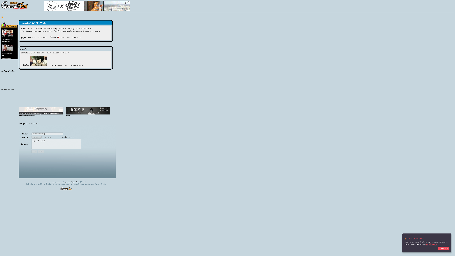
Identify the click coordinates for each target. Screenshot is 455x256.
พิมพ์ (54, 38)
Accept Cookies (443, 248)
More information (432, 244)
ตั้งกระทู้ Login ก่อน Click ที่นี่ (28, 124)
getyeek (24, 38)
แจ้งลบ (61, 38)
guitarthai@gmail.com (72, 182)
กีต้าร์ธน (26, 65)
